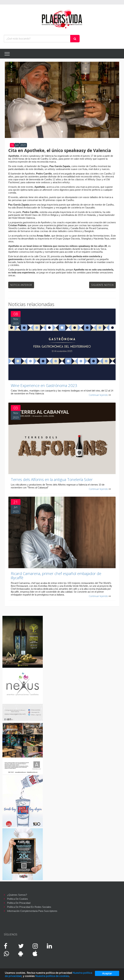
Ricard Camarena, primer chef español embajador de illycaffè (56, 575)
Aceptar (107, 973)
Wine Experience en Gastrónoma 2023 (44, 385)
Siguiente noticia (102, 284)
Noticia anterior (21, 284)
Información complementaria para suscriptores (32, 911)
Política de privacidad (18, 902)
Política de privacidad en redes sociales (29, 907)
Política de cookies (17, 898)
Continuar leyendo (98, 394)
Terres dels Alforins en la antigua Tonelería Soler (52, 479)
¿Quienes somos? (17, 894)
